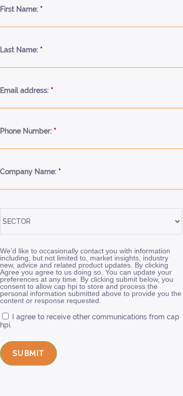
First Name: (21, 9)
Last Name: (21, 50)
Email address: (26, 90)
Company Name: (30, 172)
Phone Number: (28, 131)
